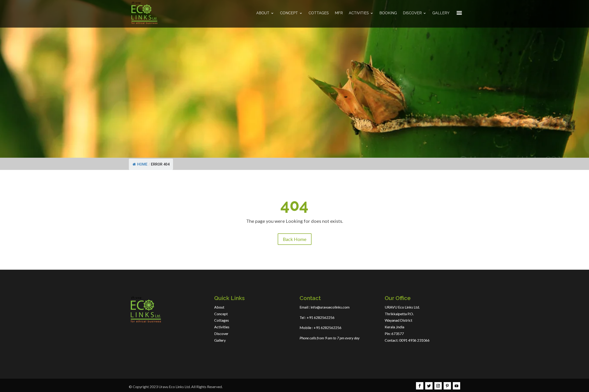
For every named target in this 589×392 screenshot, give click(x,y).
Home (142, 164)
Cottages (319, 13)
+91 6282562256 (320, 317)
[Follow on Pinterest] (447, 385)
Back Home (294, 239)
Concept (289, 13)
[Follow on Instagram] (438, 385)
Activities (359, 13)
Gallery (441, 13)
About (262, 13)
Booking (388, 13)
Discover (412, 13)
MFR (339, 13)
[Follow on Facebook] (419, 385)
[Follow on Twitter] (429, 385)
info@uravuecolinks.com (330, 307)
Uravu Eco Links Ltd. (175, 386)
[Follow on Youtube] (456, 385)
